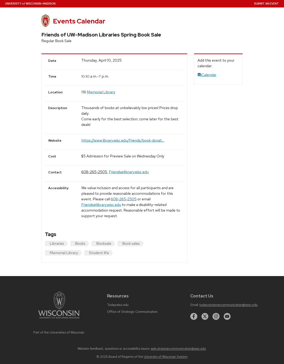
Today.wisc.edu (117, 305)
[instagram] (216, 316)
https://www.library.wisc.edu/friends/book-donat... (122, 140)
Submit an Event (266, 3)
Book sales (131, 243)
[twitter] (205, 316)
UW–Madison (30, 3)
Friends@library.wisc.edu (129, 171)
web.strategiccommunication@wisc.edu (178, 349)
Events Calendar (79, 21)
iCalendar (208, 74)
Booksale (103, 243)
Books (80, 243)
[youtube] (227, 316)
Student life (99, 252)
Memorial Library (101, 92)
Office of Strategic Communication (132, 312)
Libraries (57, 243)
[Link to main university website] (59, 319)
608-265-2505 (94, 171)
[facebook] (193, 316)
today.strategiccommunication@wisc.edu (228, 305)
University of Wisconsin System (166, 357)
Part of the (58, 332)
